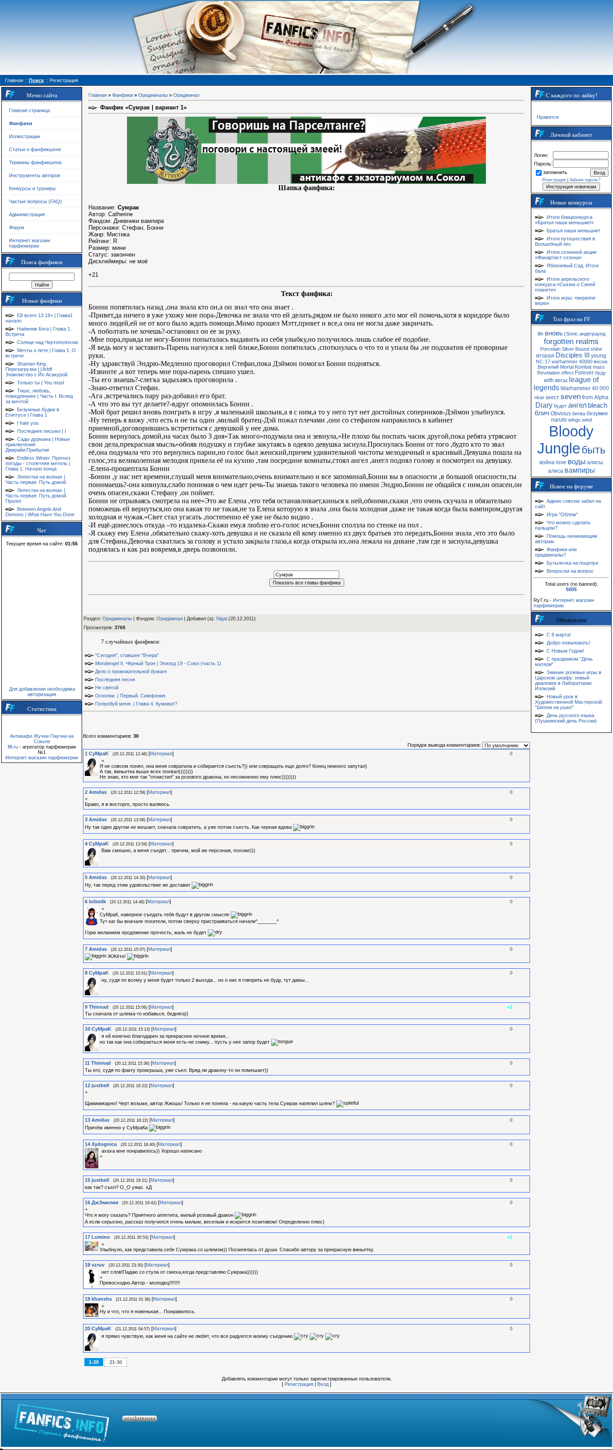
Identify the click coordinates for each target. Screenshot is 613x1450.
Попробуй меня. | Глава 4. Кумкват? (136, 703)
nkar (539, 397)
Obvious (561, 413)
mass (599, 367)
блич (541, 413)
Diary (543, 405)
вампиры (580, 470)
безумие (597, 413)
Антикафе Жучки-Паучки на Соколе (42, 738)
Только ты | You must (40, 382)
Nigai (221, 618)
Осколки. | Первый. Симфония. (130, 695)
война (547, 462)
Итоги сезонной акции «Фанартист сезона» (565, 254)
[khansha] (100, 1306)
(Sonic (571, 333)
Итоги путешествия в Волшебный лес (565, 241)
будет (560, 406)
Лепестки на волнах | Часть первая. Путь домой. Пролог (36, 496)
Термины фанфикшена (35, 162)
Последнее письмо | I (41, 431)
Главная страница (29, 110)
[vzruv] (100, 1272)
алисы (595, 462)
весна (600, 361)
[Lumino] (100, 1244)
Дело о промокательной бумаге (131, 671)
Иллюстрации (24, 136)
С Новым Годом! (565, 650)
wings (574, 419)
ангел (577, 405)
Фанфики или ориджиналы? (556, 552)
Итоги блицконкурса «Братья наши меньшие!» (564, 219)
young (598, 356)
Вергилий (548, 367)
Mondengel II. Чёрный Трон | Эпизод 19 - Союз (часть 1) (158, 663)
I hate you (28, 423)
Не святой (106, 687)
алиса (555, 471)
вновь (554, 333)
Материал (161, 753)
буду (600, 372)
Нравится (548, 117)
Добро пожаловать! (568, 642)
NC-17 (543, 361)
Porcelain (550, 349)
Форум (16, 227)
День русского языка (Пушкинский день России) (566, 718)
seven (570, 396)
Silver (568, 349)
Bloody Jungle (565, 440)
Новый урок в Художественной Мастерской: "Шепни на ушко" (569, 702)
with (549, 380)
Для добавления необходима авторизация (42, 691)
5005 (571, 589)
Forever (584, 373)
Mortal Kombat (575, 367)
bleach (597, 405)
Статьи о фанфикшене (35, 149)
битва (578, 413)
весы (561, 380)
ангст (552, 397)
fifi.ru (13, 746)
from (587, 397)
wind (587, 419)
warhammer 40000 (572, 361)
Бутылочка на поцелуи (572, 563)
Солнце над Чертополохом (47, 342)
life (540, 333)
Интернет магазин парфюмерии (29, 243)
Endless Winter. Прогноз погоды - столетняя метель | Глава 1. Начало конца (37, 463)
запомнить (555, 172)
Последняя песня (115, 679)
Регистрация (299, 1384)
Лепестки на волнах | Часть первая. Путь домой (35, 479)
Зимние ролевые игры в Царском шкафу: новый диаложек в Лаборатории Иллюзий (568, 680)
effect (567, 372)
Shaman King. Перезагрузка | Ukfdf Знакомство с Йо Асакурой (36, 369)
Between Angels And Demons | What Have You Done (39, 511)
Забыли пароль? (584, 180)
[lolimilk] (100, 908)
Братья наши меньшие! (573, 230)
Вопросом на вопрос (570, 571)
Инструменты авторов (34, 175)
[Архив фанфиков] (555, 1420)
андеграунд (592, 333)
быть (593, 450)
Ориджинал (186, 95)
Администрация (27, 214)
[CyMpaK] (100, 760)
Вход (322, 1384)
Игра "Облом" (562, 514)
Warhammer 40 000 (584, 388)
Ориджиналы (153, 95)
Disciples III (573, 355)
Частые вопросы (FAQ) (35, 201)
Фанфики (122, 95)
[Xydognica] (100, 1151)
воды (577, 461)
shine (596, 349)
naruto (559, 420)
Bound (582, 349)
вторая (545, 356)
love (561, 462)
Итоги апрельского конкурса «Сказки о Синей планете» (565, 284)
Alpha (601, 397)
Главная (97, 95)
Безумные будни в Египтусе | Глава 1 (32, 412)
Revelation (548, 372)
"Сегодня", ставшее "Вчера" (127, 655)
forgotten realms (571, 341)
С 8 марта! (559, 634)
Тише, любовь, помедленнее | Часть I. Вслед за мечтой (39, 396)
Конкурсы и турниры (32, 188)
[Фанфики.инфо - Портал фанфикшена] (62, 1420)
